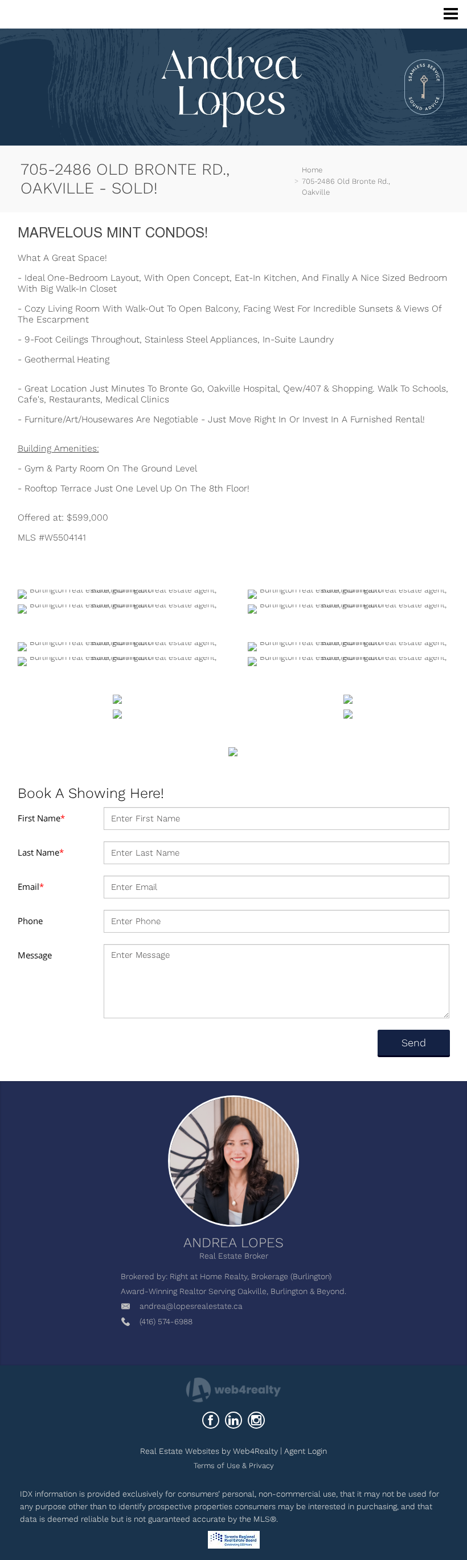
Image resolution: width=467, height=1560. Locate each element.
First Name (41, 818)
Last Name (41, 852)
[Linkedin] (233, 1420)
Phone (30, 920)
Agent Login (305, 1451)
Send (414, 1043)
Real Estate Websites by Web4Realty (209, 1451)
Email (31, 886)
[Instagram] (256, 1420)
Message (35, 955)
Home (312, 170)
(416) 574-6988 (166, 1321)
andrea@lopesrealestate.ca (191, 1306)
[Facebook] (210, 1420)
